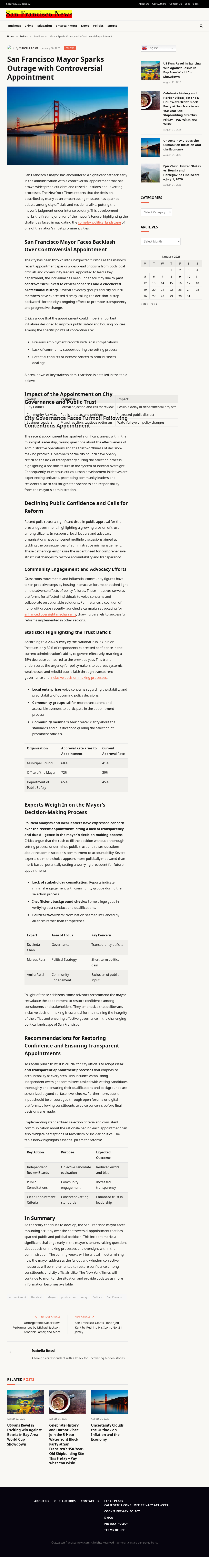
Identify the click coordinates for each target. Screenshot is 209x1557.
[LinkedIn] (11, 206)
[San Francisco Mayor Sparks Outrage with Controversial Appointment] (67, 126)
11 (197, 276)
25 (197, 290)
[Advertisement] (102, 13)
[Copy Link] (11, 237)
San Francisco (116, 1297)
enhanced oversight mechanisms (50, 614)
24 (188, 290)
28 (162, 296)
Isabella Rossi (28, 48)
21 (162, 290)
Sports (112, 26)
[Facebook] (11, 185)
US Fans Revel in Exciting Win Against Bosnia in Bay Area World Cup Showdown (24, 1434)
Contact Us (175, 4)
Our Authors (159, 4)
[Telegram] (11, 279)
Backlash (36, 1297)
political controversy (74, 1297)
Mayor (52, 1297)
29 (171, 296)
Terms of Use (114, 1530)
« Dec (144, 304)
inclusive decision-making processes (78, 677)
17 (188, 283)
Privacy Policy (116, 1524)
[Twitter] (11, 196)
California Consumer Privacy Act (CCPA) (137, 1505)
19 (145, 290)
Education (44, 26)
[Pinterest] (11, 217)
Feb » (154, 304)
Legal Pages (192, 4)
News (85, 26)
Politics (98, 26)
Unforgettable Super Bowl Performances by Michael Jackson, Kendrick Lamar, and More (36, 1327)
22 (171, 290)
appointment (17, 1297)
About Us (144, 4)
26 (145, 296)
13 (154, 283)
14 (162, 283)
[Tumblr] (11, 248)
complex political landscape (99, 222)
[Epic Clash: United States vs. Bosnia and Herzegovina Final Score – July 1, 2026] (150, 173)
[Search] (201, 25)
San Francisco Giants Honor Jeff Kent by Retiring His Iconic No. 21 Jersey (98, 1327)
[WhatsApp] (11, 289)
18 (197, 283)
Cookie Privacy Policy (122, 1511)
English (153, 48)
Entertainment (66, 26)
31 (188, 296)
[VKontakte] (11, 269)
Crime (29, 26)
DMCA (108, 1517)
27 (154, 296)
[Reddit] (11, 258)
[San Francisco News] (39, 14)
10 (188, 276)
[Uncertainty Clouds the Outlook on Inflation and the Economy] (109, 1402)
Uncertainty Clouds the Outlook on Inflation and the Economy (107, 1432)
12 (145, 283)
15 (171, 283)
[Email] (11, 227)
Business (14, 26)
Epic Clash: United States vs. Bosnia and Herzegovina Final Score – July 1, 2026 (182, 172)
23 (180, 290)
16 (180, 283)
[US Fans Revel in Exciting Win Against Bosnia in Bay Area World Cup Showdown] (25, 1402)
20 (154, 290)
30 (180, 296)
